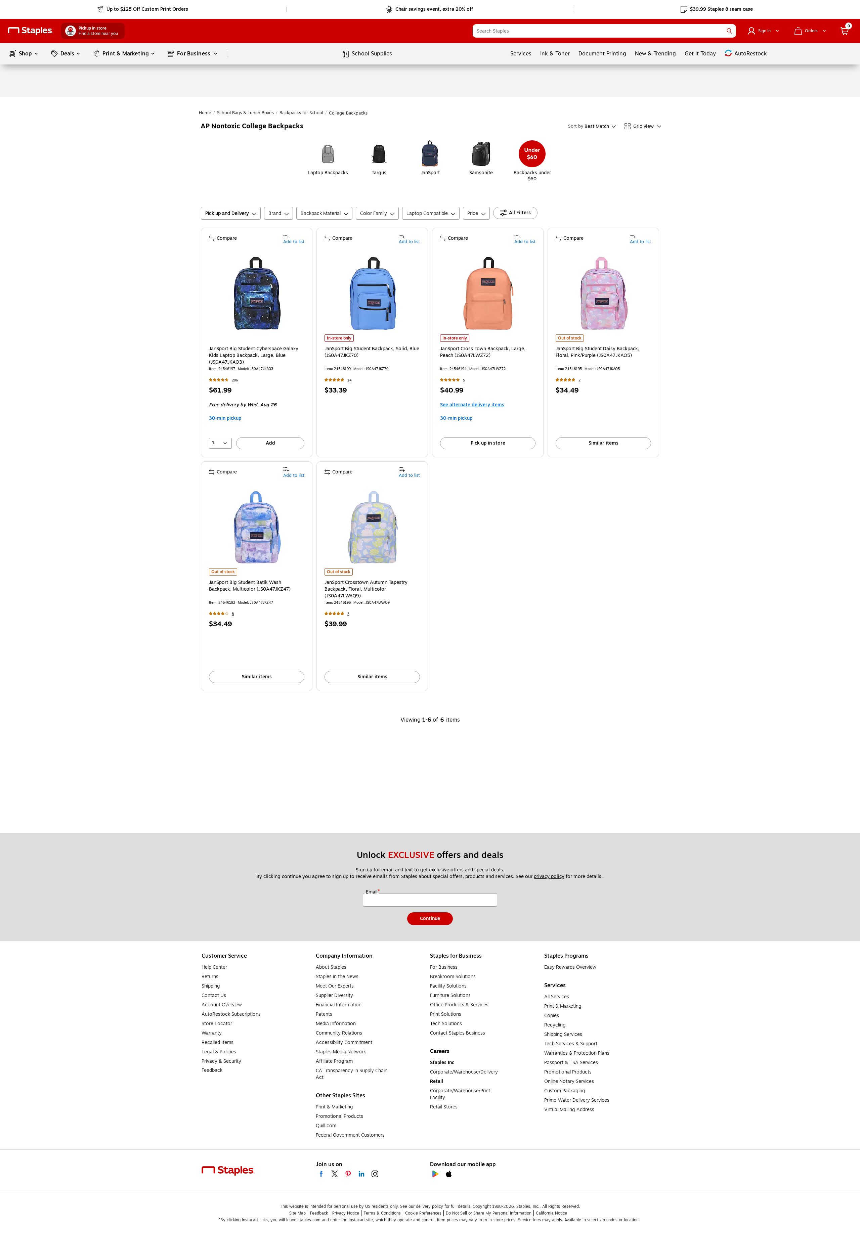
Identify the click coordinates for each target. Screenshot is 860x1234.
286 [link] (235, 380)
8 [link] (233, 613)
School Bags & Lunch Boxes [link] (245, 112)
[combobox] (604, 31)
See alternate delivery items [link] (472, 404)
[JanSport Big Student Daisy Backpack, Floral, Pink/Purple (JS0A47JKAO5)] (604, 293)
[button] (729, 31)
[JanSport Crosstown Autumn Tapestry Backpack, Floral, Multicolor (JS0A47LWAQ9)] (373, 527)
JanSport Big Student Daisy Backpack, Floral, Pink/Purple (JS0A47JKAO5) (597, 352)
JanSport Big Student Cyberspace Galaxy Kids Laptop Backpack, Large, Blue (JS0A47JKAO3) (253, 356)
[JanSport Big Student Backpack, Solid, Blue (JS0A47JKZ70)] (373, 293)
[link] (143, 9)
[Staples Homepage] (30, 31)
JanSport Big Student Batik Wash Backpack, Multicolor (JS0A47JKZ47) (250, 586)
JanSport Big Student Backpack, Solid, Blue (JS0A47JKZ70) (372, 352)
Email (372, 892)
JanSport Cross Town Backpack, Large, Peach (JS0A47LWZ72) (482, 352)
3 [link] (348, 613)
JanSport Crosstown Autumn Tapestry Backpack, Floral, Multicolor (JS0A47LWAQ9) (366, 589)
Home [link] (205, 112)
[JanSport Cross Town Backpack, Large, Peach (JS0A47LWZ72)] (488, 293)
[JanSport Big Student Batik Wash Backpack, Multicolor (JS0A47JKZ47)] (257, 527)
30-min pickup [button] (225, 418)
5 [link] (464, 380)
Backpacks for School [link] (301, 112)
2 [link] (579, 380)
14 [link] (349, 380)
